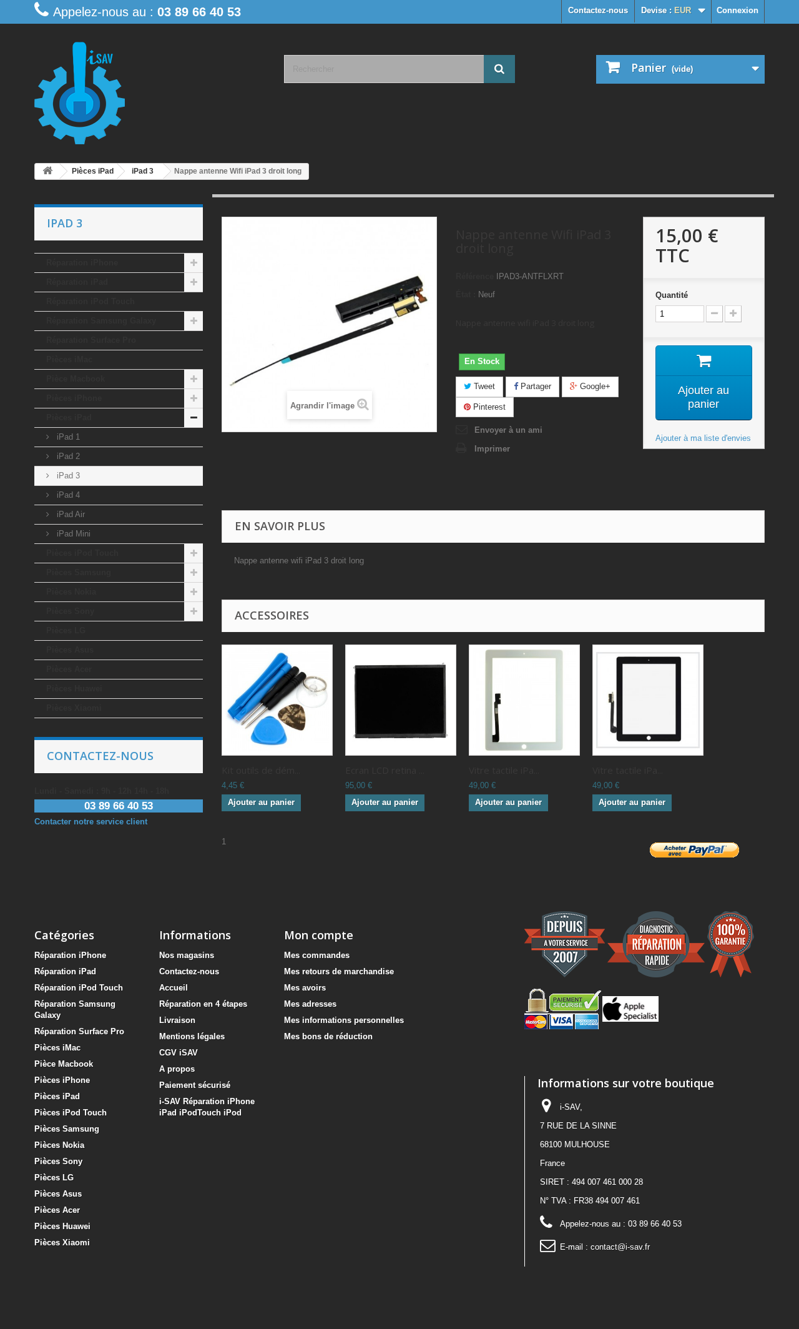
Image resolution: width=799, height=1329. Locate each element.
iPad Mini (72, 533)
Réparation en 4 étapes (203, 1004)
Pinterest (488, 407)
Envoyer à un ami (508, 430)
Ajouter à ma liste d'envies (703, 438)
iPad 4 (67, 495)
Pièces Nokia (71, 591)
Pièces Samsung (78, 572)
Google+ (593, 386)
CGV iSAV (178, 1052)
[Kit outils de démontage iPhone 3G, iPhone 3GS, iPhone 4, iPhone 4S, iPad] (277, 700)
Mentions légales (192, 1036)
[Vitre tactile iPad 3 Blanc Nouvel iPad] (524, 700)
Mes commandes (317, 955)
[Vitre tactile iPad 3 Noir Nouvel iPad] (647, 700)
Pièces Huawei (74, 688)
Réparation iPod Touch (90, 301)
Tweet (483, 386)
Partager (534, 386)
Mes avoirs (305, 987)
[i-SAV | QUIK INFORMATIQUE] (149, 88)
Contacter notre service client (90, 821)
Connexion (737, 10)
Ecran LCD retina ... (384, 770)
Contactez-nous (598, 10)
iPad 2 (67, 456)
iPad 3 (67, 475)
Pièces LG (66, 630)
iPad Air (69, 514)
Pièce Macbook (75, 378)
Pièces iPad (69, 417)
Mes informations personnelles (344, 1020)
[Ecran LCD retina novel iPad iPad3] (400, 700)
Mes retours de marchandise (339, 971)
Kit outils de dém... (261, 770)
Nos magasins (186, 955)
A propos (177, 1069)
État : (466, 294)
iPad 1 (67, 437)
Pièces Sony (70, 611)
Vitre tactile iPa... (504, 770)
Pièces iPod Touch (82, 553)
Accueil (173, 987)
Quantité (671, 295)
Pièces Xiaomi (74, 708)
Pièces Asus (70, 650)
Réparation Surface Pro (91, 340)
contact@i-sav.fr (620, 1247)
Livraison (177, 1020)
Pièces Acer (69, 669)
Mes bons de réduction (328, 1036)
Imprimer (492, 448)
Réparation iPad (77, 282)
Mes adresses (310, 1004)
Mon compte (318, 934)
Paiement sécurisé (194, 1085)
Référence (475, 276)
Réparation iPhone (82, 262)
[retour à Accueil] (47, 171)
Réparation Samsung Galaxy (101, 320)
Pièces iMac (69, 359)
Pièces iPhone (74, 398)
